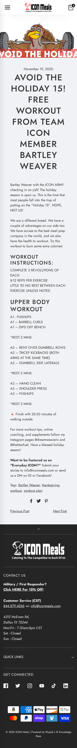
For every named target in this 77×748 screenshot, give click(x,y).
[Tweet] (38, 501)
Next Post (60, 511)
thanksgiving (50, 485)
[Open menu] (7, 7)
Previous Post (19, 511)
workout (16, 490)
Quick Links (13, 656)
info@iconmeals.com (46, 605)
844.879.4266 (13, 605)
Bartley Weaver (29, 485)
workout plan (33, 490)
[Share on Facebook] (30, 501)
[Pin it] (45, 501)
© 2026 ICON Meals (17, 732)
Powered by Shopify (42, 732)
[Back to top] (39, 529)
